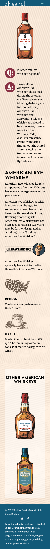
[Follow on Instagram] (21, 518)
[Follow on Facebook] (28, 518)
